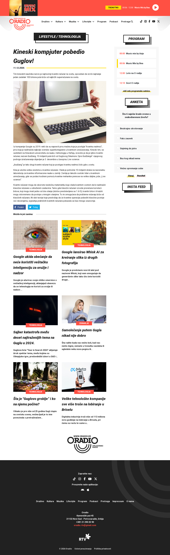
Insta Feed (136, 187)
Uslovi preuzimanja (83, 549)
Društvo (46, 21)
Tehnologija (35, 250)
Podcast (114, 21)
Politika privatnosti (102, 549)
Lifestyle (86, 21)
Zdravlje (84, 323)
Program (101, 21)
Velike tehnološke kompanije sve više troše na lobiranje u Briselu (84, 404)
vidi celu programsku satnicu (136, 91)
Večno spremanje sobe (131, 168)
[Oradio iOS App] (88, 490)
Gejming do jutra (128, 148)
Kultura (59, 21)
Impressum (118, 501)
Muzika (72, 21)
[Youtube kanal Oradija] (153, 21)
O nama (130, 501)
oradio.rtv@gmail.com (85, 525)
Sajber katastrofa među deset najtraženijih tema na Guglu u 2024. (33, 337)
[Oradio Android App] (82, 490)
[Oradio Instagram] (145, 21)
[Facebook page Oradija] (149, 21)
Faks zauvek (126, 138)
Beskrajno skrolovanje (131, 128)
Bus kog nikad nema (130, 158)
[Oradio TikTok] (141, 21)
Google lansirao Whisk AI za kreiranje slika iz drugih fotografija (83, 257)
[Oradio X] (158, 21)
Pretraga (126, 21)
